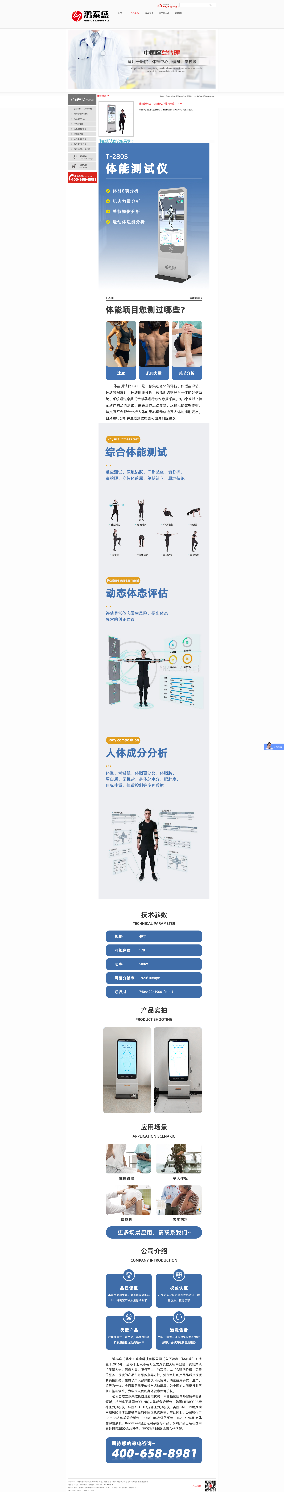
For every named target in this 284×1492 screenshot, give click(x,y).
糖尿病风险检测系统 (82, 149)
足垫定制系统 (79, 119)
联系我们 (179, 13)
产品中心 (134, 13)
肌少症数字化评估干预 (83, 109)
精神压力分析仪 (80, 144)
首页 (120, 13)
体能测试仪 (176, 96)
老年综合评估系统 (81, 114)
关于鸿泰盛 (164, 13)
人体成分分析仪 (80, 139)
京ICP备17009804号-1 (104, 1485)
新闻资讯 (149, 13)
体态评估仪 (78, 124)
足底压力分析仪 (80, 129)
